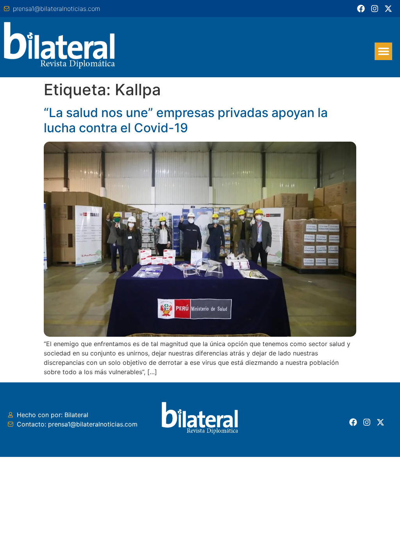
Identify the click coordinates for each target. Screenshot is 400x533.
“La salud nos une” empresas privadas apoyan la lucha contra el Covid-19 (186, 120)
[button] (383, 51)
